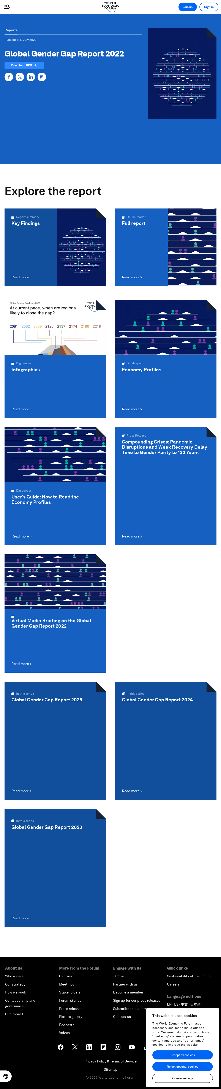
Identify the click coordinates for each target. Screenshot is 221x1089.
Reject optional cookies (182, 1066)
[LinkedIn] (31, 77)
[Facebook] (9, 77)
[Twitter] (20, 77)
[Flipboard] (42, 77)
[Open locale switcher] (5, 1076)
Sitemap (110, 1069)
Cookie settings (182, 1078)
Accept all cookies (182, 1055)
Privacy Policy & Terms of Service (110, 1061)
